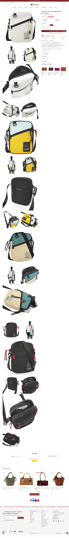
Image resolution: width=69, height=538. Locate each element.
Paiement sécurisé (43, 520)
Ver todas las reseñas (34, 494)
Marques (51, 7)
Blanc (42, 25)
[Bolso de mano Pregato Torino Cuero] (58, 479)
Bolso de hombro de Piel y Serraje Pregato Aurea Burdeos (42, 488)
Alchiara (31, 7)
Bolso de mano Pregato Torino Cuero (56, 487)
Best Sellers (14, 7)
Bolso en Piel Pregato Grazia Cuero (24, 487)
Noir (45, 25)
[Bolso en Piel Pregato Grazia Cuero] (26, 479)
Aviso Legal (43, 526)
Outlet (55, 7)
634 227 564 (56, 517)
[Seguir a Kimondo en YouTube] (38, 500)
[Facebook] (54, 521)
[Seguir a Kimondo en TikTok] (36, 500)
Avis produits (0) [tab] (13, 456)
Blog (42, 512)
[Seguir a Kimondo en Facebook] (33, 500)
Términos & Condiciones (10, 520)
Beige (48, 25)
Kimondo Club (43, 514)
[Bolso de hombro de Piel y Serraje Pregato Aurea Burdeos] (42, 479)
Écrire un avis (34, 460)
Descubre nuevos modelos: (7, 468)
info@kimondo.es (56, 515)
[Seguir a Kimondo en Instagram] (31, 500)
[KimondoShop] (34, 4)
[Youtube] (58, 521)
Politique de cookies (44, 522)
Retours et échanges (44, 519)
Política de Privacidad (44, 523)
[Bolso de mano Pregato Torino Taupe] (10, 479)
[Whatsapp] (63, 521)
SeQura (42, 516)
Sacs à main (37, 7)
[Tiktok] (61, 521)
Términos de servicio (44, 525)
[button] (65, 5)
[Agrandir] (37, 11)
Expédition (42, 518)
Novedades (20, 7)
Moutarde (51, 25)
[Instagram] (56, 521)
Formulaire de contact (56, 518)
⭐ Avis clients (43, 515)
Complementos (44, 7)
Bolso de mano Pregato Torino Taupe (8, 487)
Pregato (25, 7)
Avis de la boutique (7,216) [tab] (19, 456)
